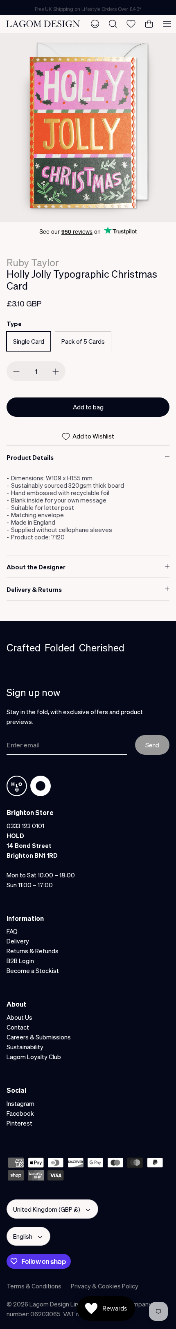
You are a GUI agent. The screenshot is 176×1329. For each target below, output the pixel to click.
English (22, 1236)
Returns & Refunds (33, 951)
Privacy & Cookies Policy (104, 1286)
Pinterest (19, 1123)
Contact (18, 1027)
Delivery (18, 941)
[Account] (95, 24)
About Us (19, 1017)
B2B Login (20, 961)
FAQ (12, 931)
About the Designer (36, 567)
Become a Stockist (33, 970)
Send (152, 745)
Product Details (30, 457)
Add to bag (88, 407)
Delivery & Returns (34, 589)
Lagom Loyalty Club (34, 1057)
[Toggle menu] (167, 24)
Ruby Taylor (33, 262)
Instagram (20, 1103)
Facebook (20, 1113)
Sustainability (25, 1047)
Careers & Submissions (39, 1037)
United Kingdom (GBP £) (46, 1209)
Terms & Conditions (34, 1286)
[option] (88, 127)
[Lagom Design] (43, 24)
